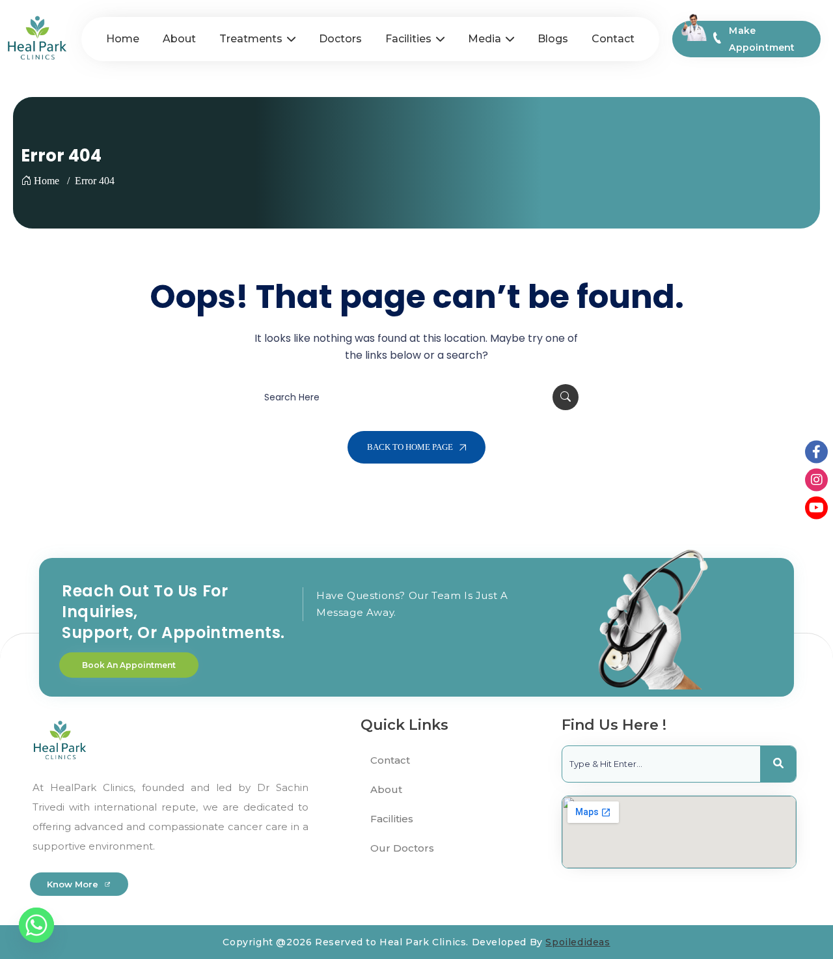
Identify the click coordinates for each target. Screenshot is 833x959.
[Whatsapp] (36, 925)
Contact (390, 760)
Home (46, 180)
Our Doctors (402, 848)
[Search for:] (416, 397)
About (386, 789)
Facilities (391, 819)
